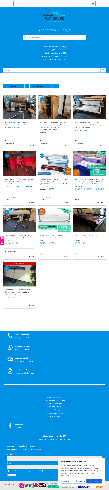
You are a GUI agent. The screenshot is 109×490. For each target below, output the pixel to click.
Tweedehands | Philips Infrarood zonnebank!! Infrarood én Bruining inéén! (19, 238)
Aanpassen (66, 481)
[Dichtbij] (101, 459)
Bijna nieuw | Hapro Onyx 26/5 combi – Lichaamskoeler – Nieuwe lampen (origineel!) (89, 125)
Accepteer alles (94, 481)
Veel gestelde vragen (54, 410)
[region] (81, 472)
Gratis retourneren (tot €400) (54, 400)
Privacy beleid (54, 416)
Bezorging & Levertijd (54, 397)
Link (40, 471)
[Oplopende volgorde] (27, 86)
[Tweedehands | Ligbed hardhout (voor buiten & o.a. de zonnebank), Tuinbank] (89, 220)
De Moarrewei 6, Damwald (24, 373)
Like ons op (18, 424)
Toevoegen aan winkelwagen (11, 142)
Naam (10, 454)
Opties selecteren (81, 200)
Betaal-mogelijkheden (54, 403)
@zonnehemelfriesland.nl (23, 361)
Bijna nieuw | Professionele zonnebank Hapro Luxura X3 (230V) (52, 238)
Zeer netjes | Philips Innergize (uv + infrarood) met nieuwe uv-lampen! (19, 181)
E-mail (10, 463)
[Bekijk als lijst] (56, 86)
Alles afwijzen (80, 481)
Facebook (18, 427)
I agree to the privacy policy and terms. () (26, 471)
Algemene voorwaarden (54, 413)
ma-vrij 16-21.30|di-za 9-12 (24, 338)
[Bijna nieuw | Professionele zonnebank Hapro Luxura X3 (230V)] (54, 220)
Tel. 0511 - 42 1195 (21, 349)
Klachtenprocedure (54, 407)
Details (32, 146)
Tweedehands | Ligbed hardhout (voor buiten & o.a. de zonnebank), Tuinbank (89, 238)
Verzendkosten (54, 394)
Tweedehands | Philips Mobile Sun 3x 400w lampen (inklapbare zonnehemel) (19, 292)
